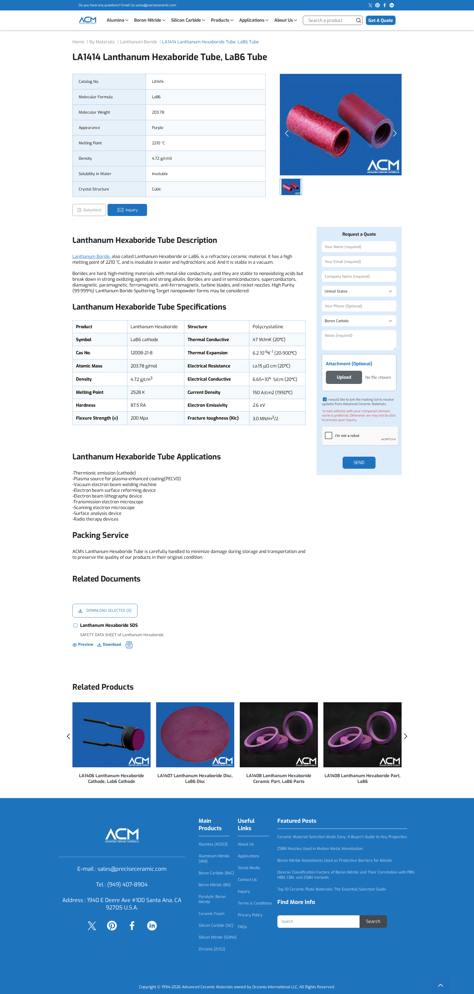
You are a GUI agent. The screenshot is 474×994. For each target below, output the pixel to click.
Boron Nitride (147, 20)
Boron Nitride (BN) (215, 885)
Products (220, 20)
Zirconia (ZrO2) (212, 949)
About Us (283, 20)
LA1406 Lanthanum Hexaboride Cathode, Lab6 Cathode (111, 778)
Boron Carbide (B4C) (216, 873)
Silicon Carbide (186, 20)
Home (78, 42)
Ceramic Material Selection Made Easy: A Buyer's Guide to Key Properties (342, 836)
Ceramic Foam (211, 913)
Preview (85, 644)
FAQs (242, 927)
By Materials (102, 42)
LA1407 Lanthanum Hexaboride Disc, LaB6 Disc (195, 778)
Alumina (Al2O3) (213, 844)
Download (112, 644)
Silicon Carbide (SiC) (216, 925)
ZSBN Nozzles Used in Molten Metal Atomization (320, 848)
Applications (251, 20)
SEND (359, 462)
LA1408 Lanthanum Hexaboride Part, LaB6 (362, 778)
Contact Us (247, 879)
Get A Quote (380, 20)
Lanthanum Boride (138, 42)
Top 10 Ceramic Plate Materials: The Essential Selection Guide (331, 889)
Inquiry (244, 891)
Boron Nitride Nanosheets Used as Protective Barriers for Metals (334, 860)
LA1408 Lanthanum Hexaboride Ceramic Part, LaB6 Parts (278, 778)
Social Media (249, 868)
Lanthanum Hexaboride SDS (109, 625)
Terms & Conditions (255, 903)
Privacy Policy (250, 915)
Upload (344, 377)
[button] (395, 133)
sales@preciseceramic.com (156, 5)
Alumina (115, 20)
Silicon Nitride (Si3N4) (218, 937)
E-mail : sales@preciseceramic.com (122, 869)
